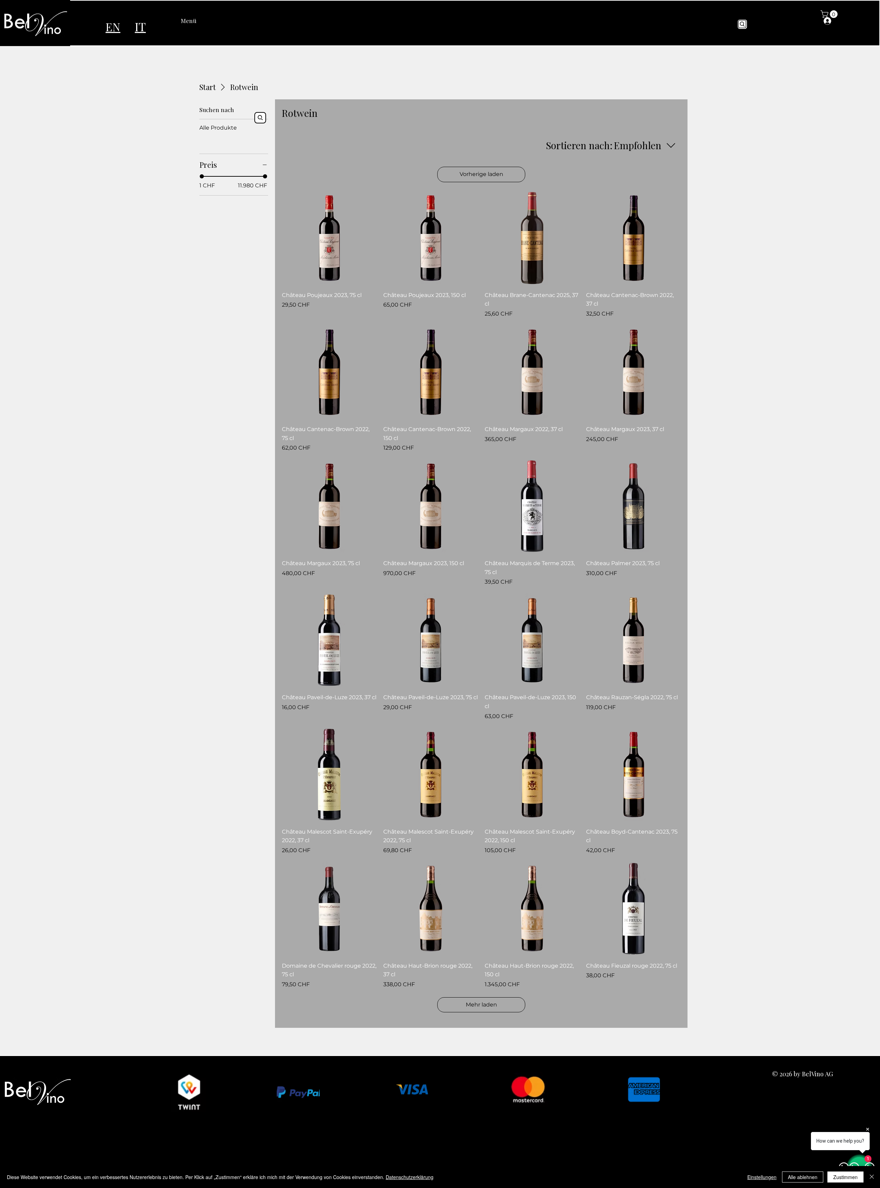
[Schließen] (872, 1177)
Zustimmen (845, 1177)
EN (113, 26)
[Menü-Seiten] (200, 20)
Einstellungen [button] (762, 1177)
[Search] (742, 24)
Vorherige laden (481, 174)
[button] (830, 14)
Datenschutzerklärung (409, 1177)
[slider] (202, 176)
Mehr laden (481, 1004)
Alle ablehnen (802, 1177)
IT (140, 26)
